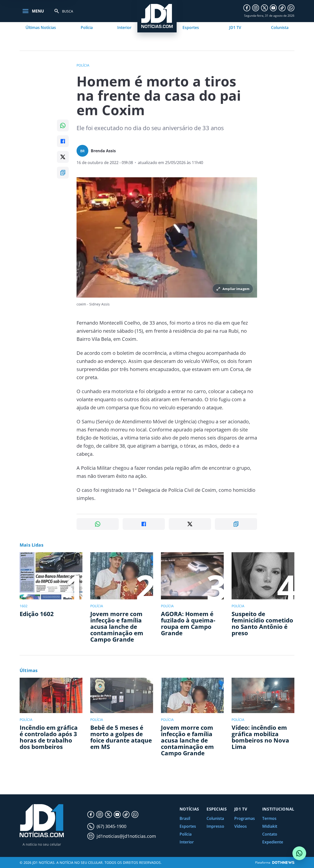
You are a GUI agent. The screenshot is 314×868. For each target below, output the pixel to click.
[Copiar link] (63, 173)
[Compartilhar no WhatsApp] (63, 125)
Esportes (191, 27)
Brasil (185, 818)
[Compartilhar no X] (63, 157)
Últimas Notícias (41, 27)
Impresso (215, 826)
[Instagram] (255, 7)
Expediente (272, 842)
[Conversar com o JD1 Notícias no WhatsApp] (299, 853)
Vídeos (240, 826)
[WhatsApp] (291, 7)
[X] (264, 7)
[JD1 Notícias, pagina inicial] (42, 820)
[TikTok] (282, 7)
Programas (244, 818)
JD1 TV (235, 27)
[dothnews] (283, 862)
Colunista (279, 27)
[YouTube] (273, 7)
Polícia (87, 27)
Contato (269, 834)
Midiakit (269, 826)
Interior (124, 27)
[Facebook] (246, 7)
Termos (269, 818)
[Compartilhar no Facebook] (63, 141)
